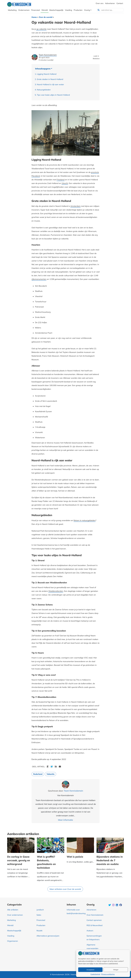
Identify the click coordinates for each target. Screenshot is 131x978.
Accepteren (90, 970)
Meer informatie (65, 820)
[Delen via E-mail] (59, 766)
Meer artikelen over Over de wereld (65, 889)
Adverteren (91, 910)
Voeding (10, 936)
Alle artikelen (12, 910)
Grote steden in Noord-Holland (50, 79)
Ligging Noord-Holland (46, 74)
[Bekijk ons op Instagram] (113, 905)
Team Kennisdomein (48, 55)
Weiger (115, 970)
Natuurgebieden (44, 89)
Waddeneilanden (55, 591)
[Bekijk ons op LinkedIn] (117, 905)
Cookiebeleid (95, 974)
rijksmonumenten (39, 279)
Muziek (39, 930)
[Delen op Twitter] (51, 766)
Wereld (10, 925)
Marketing (11, 920)
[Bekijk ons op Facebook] (120, 905)
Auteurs (90, 930)
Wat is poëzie (77, 856)
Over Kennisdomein (95, 915)
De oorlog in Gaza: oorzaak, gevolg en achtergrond (18, 860)
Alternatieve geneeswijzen (48, 936)
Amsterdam (75, 206)
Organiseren (12, 941)
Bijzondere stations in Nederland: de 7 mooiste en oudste (110, 860)
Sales (39, 915)
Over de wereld (45, 17)
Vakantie (50, 774)
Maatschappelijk (14, 930)
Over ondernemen (15, 915)
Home (34, 17)
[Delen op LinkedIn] (55, 766)
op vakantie (41, 29)
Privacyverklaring (108, 974)
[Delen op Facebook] (47, 766)
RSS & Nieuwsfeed (94, 925)
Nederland (37, 774)
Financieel (41, 920)
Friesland (60, 179)
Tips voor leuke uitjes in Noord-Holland (53, 95)
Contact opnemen (94, 920)
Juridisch (40, 910)
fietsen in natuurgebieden (84, 520)
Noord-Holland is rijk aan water (50, 84)
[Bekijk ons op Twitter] (110, 905)
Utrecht (65, 183)
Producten (41, 925)
